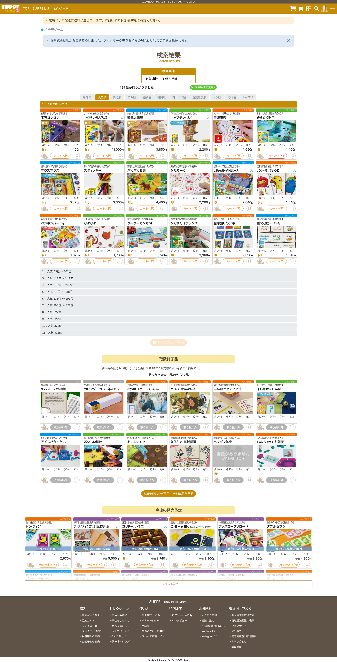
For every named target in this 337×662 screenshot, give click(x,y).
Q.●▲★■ (178, 526)
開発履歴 (236, 647)
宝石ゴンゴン (50, 117)
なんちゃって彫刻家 (270, 442)
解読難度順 (199, 97)
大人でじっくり (121, 631)
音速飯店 (220, 117)
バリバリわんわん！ (182, 389)
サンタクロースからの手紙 (53, 389)
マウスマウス (50, 170)
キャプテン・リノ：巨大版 (95, 117)
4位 (89, 122)
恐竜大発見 (135, 117)
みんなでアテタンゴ (227, 389)
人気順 (102, 97)
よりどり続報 (209, 615)
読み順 (132, 97)
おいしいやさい (138, 442)
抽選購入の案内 (91, 636)
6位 (133, 122)
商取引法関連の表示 (242, 620)
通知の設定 (208, 620)
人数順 (217, 97)
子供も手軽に (119, 615)
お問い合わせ (239, 641)
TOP (26, 8)
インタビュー (179, 620)
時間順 (161, 97)
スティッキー (92, 170)
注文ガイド (88, 620)
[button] (203, 87)
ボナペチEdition (151, 620)
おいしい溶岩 (93, 442)
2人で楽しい (119, 636)
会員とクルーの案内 (153, 631)
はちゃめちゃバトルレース (226, 170)
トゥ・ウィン (33, 526)
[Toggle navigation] (332, 8)
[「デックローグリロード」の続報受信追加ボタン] (223, 565)
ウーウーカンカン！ (139, 223)
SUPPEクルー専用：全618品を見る (168, 494)
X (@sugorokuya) (212, 625)
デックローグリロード (233, 526)
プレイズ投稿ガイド (153, 636)
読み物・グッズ (121, 641)
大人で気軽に (119, 625)
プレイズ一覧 (89, 625)
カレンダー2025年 (97, 389)
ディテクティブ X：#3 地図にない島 (91, 526)
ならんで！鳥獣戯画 (183, 442)
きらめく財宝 (266, 117)
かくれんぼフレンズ (184, 223)
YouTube (207, 631)
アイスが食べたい (53, 442)
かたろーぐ (177, 170)
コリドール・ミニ (133, 526)
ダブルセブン (276, 526)
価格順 (117, 97)
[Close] (288, 40)
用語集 (145, 625)
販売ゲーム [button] (60, 8)
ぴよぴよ (90, 223)
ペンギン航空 (223, 442)
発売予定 (44, 564)
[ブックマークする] (77, 156)
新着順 (87, 97)
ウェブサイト (239, 625)
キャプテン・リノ (181, 117)
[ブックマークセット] (301, 8)
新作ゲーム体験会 (182, 615)
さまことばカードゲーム (268, 223)
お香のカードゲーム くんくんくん (143, 389)
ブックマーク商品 (92, 631)
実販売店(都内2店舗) (243, 636)
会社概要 (236, 631)
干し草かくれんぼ (269, 389)
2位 (46, 122)
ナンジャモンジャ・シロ (268, 170)
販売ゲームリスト (92, 615)
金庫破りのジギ (224, 223)
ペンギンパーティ (53, 223)
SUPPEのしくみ (151, 615)
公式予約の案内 (91, 641)
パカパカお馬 (136, 170)
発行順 (232, 97)
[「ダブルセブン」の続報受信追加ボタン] (271, 565)
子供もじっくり (121, 620)
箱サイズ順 (179, 97)
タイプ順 (247, 97)
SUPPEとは (41, 8)
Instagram (207, 636)
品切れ (273, 155)
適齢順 (147, 97)
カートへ (59, 155)
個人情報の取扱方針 (242, 615)
